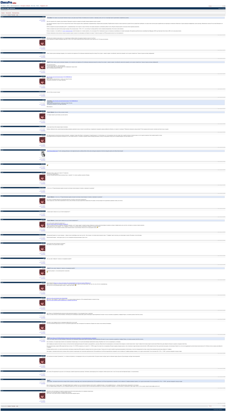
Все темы (33, 5)
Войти (8, 5)
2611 (2, 390)
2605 (2, 312)
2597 (2, 211)
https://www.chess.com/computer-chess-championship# (57, 298)
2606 (2, 321)
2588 (2, 99)
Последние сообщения (25, 5)
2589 (2, 111)
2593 (2, 164)
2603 (2, 282)
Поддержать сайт (44, 5)
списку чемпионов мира (67, 30)
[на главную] (8, 3)
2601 (2, 258)
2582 (2, 16)
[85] (8, 406)
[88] (13, 406)
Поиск (37, 5)
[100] (17, 406)
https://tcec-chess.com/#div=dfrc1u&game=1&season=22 (57, 224)
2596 (2, 195)
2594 (2, 172)
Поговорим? (8, 12)
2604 (2, 297)
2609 (2, 371)
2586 (2, 76)
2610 (2, 379)
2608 (2, 355)
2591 (2, 134)
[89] (14, 406)
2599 (2, 234)
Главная (3, 12)
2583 (2, 37)
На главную (3, 5)
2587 (2, 91)
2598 (2, 219)
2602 (2, 267)
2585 (2, 61)
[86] (9, 406)
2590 (2, 126)
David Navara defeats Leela (52, 150)
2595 (2, 187)
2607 (2, 337)
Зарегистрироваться (15, 5)
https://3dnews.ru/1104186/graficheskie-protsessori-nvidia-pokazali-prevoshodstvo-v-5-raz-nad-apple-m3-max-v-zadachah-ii (73, 338)
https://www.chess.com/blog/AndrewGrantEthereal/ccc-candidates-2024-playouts (62, 300)
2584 (2, 52)
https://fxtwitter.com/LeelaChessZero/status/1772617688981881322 (59, 76)
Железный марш (15, 12)
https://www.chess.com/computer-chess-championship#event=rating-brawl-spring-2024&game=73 (72, 282)
